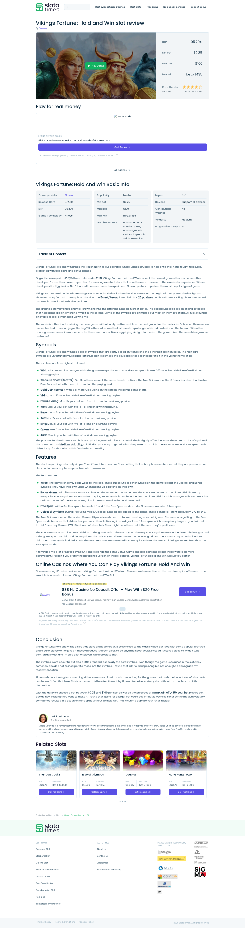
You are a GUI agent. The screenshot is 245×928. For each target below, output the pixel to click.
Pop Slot (40, 896)
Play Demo (98, 66)
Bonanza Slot (43, 849)
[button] (119, 801)
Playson (43, 28)
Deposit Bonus (198, 6)
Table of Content (52, 254)
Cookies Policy (86, 922)
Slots (58, 815)
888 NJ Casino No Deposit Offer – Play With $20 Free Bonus (74, 140)
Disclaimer (102, 862)
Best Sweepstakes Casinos (110, 6)
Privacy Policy (44, 922)
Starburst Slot (43, 856)
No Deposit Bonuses (174, 6)
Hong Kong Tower (181, 774)
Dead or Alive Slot (45, 890)
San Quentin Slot (45, 883)
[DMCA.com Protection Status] (164, 852)
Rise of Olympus (93, 774)
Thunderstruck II (49, 774)
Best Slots (135, 6)
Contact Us (102, 856)
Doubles (131, 774)
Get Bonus (120, 147)
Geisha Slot (42, 862)
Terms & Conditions (65, 922)
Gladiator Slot (43, 876)
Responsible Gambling (109, 869)
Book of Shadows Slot (47, 869)
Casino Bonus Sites (44, 815)
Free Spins (152, 6)
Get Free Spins (55, 791)
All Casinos (120, 170)
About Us (101, 849)
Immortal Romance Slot (48, 903)
